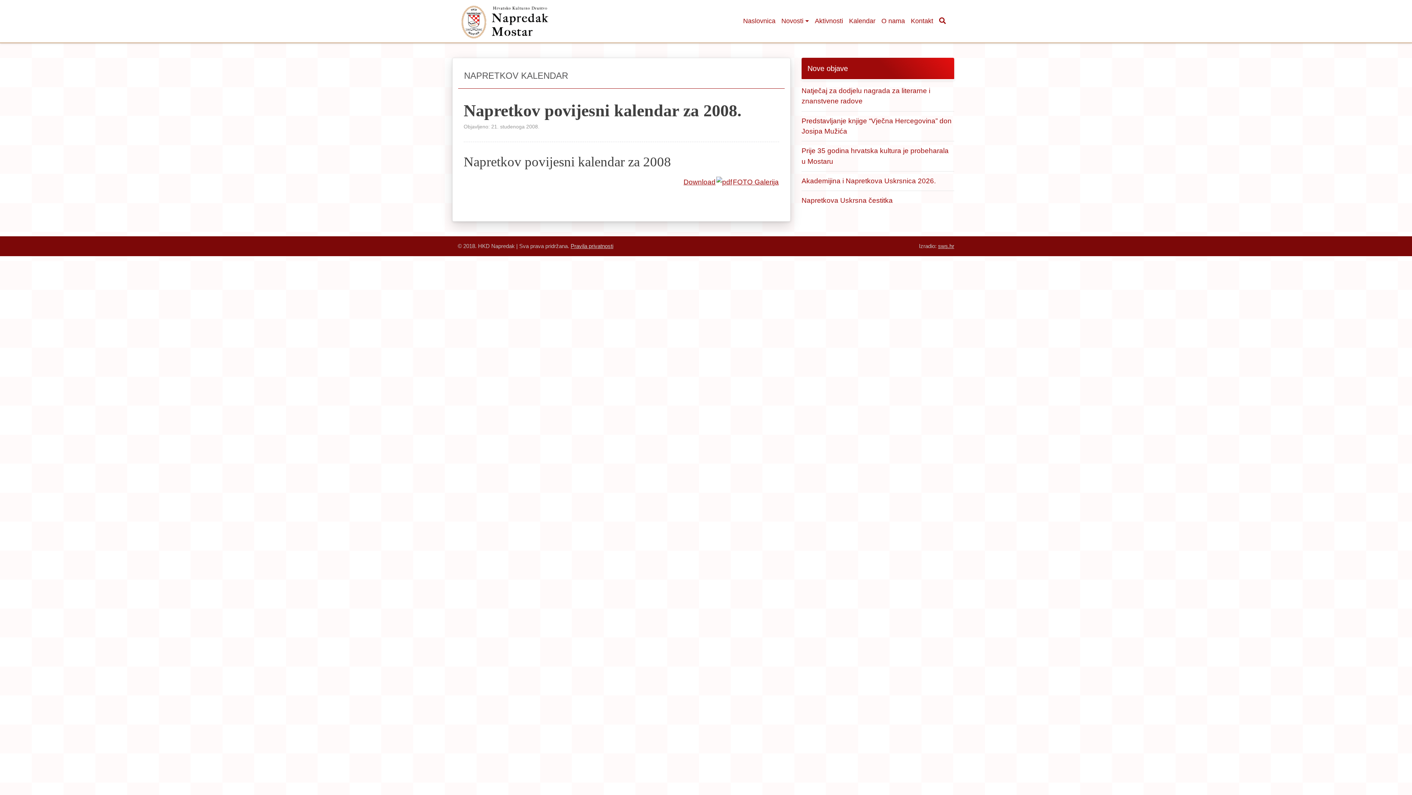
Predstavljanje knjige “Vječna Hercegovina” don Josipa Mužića (877, 126)
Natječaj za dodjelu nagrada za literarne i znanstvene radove (866, 96)
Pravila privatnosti (592, 246)
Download (700, 182)
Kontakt (922, 21)
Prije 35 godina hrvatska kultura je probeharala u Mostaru (875, 156)
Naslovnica (759, 21)
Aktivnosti (829, 21)
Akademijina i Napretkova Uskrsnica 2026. (869, 181)
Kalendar (862, 21)
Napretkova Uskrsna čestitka (847, 200)
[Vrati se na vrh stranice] (1366, 767)
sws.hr (946, 246)
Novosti (792, 21)
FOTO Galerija (756, 182)
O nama (893, 21)
